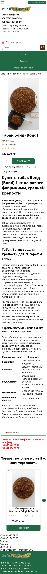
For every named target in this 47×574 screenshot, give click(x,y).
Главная (5, 73)
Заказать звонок (37, 2)
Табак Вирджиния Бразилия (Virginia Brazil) (23, 510)
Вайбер (5, 562)
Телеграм (6, 565)
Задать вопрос (10, 171)
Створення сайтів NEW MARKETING (20, 571)
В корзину (23, 161)
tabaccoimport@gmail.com (14, 25)
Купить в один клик (14, 167)
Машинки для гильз (23, 67)
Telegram (14, 14)
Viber (5, 14)
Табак (23, 54)
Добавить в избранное (28, 167)
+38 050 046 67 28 (10, 445)
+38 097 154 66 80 (10, 448)
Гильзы (23, 61)
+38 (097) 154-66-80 (12, 21)
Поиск (42, 47)
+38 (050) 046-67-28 (12, 18)
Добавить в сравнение (35, 167)
